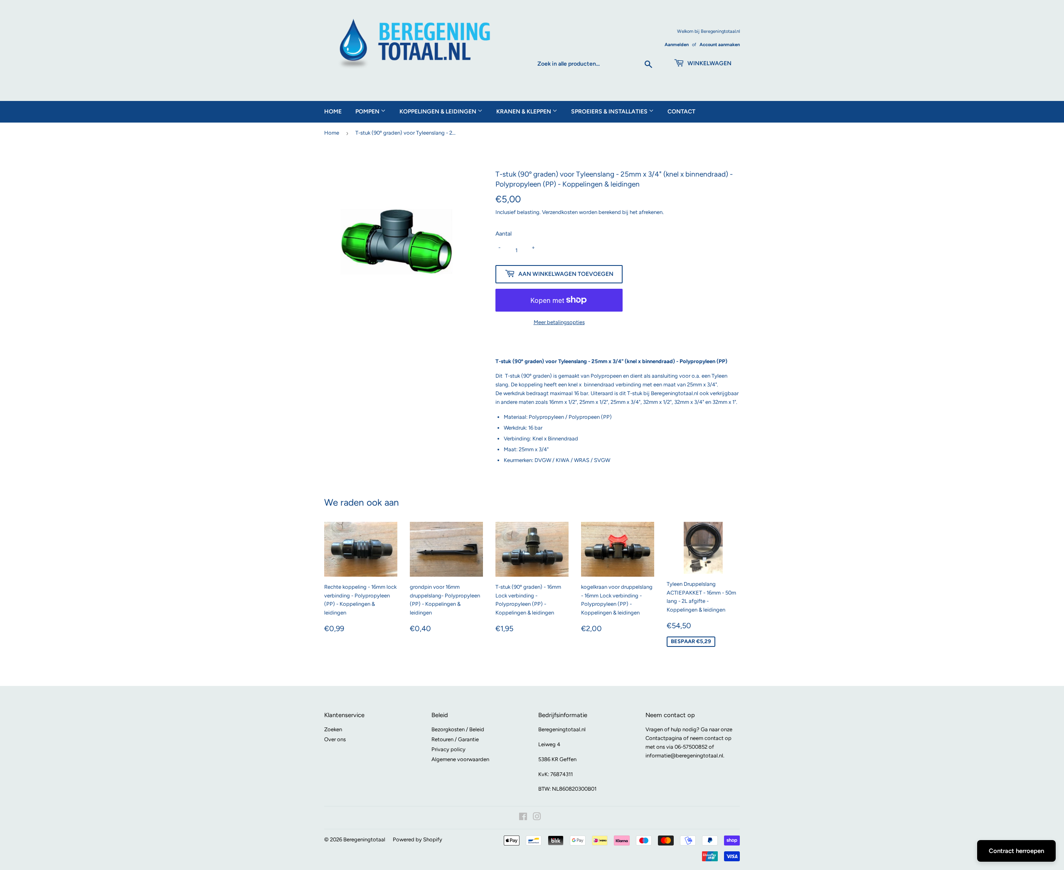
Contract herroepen (1016, 851)
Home (333, 111)
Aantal (503, 233)
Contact (681, 111)
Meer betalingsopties (559, 322)
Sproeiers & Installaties (610, 111)
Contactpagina (663, 738)
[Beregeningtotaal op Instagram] (537, 818)
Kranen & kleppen (524, 111)
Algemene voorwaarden (460, 759)
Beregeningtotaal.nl (562, 729)
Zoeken (333, 729)
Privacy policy (448, 749)
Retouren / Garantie (455, 739)
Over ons (335, 739)
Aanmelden (677, 44)
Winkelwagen (709, 63)
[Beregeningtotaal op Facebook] (523, 818)
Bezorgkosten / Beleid (457, 729)
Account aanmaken (719, 44)
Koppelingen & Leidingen (438, 111)
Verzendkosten (560, 212)
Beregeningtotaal (364, 839)
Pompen (368, 111)
